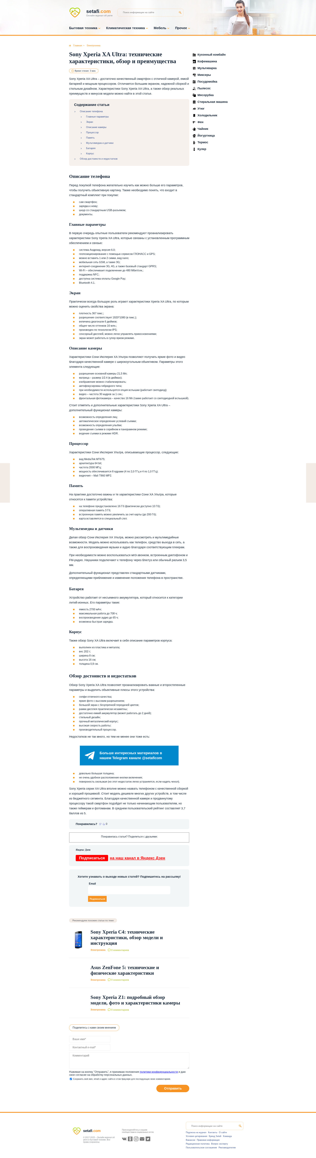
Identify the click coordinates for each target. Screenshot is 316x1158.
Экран (89, 121)
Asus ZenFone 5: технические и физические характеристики (125, 970)
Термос (203, 142)
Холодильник (207, 115)
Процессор (92, 132)
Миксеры (204, 75)
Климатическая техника (125, 28)
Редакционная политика (198, 1144)
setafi (92, 1131)
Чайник (203, 128)
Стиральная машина (213, 101)
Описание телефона (91, 111)
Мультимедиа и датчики (99, 143)
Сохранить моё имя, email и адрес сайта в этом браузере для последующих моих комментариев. (122, 1079)
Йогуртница (206, 135)
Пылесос (204, 88)
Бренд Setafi (215, 1136)
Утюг (201, 108)
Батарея (90, 148)
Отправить (173, 1088)
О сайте (223, 1132)
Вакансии (190, 1140)
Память (90, 137)
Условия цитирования (196, 1136)
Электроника (98, 950)
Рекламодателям (227, 1147)
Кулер (202, 149)
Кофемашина (207, 61)
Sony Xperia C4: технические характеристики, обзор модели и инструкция (127, 937)
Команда (227, 1136)
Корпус (90, 153)
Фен (200, 122)
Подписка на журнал (196, 1132)
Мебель (160, 28)
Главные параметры (97, 116)
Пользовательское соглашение (201, 1147)
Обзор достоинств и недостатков (99, 158)
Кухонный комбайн (212, 54)
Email (92, 883)
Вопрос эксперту (219, 1144)
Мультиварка (207, 68)
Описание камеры (96, 127)
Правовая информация (208, 1140)
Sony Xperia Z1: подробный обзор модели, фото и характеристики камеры (135, 999)
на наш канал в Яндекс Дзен (122, 858)
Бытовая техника (83, 28)
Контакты (212, 1132)
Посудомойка (207, 81)
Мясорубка (206, 95)
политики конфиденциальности (159, 1071)
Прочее (181, 28)
